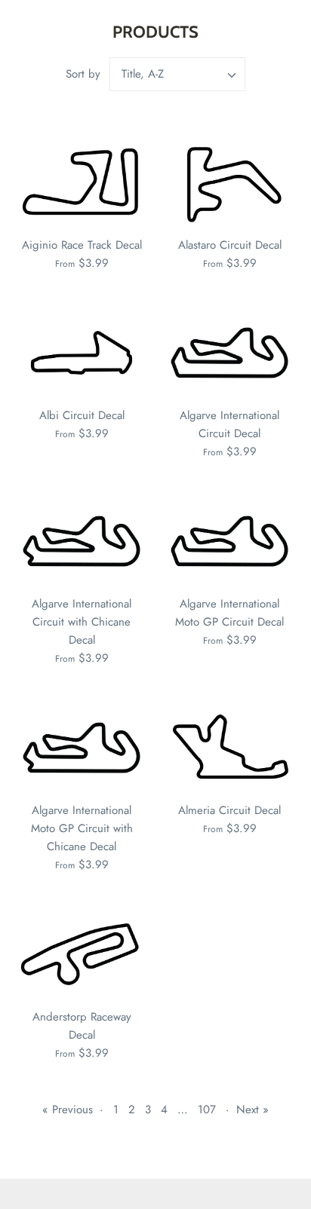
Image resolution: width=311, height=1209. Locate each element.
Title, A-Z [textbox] (143, 74)
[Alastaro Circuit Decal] (229, 182)
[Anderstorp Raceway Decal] (81, 954)
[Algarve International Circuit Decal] (229, 352)
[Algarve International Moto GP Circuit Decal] (229, 541)
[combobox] (177, 74)
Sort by (83, 74)
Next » (252, 1109)
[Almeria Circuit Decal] (229, 747)
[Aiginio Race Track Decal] (81, 182)
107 (207, 1109)
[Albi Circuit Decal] (81, 352)
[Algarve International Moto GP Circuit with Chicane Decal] (81, 747)
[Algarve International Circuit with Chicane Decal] (81, 541)
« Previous (67, 1109)
